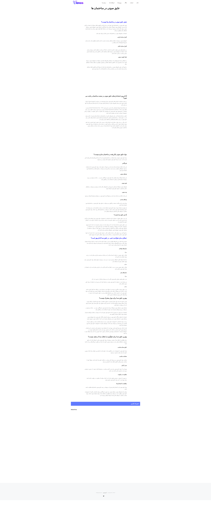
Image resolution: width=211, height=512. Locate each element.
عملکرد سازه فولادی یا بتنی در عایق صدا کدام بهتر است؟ (109, 238)
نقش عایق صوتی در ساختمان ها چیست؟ (114, 22)
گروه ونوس (104, 492)
